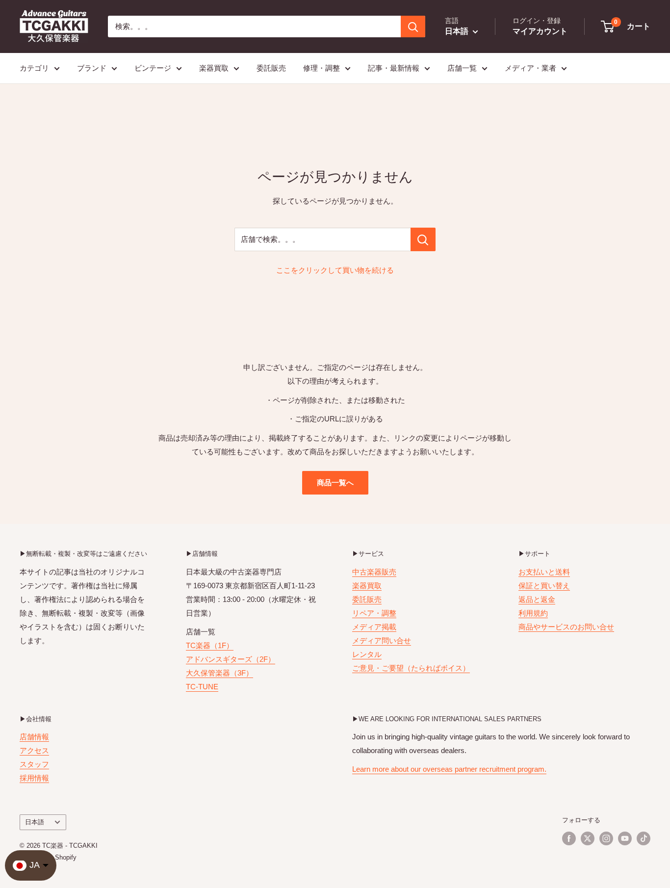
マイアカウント (540, 31)
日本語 (34, 822)
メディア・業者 (530, 68)
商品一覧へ (335, 482)
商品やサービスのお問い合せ (566, 627)
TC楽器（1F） (209, 645)
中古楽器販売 (374, 572)
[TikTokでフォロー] (643, 838)
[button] (626, 26)
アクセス (34, 750)
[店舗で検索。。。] (423, 239)
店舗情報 (34, 736)
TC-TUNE (202, 686)
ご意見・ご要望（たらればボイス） (411, 668)
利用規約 (533, 613)
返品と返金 (536, 599)
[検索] (413, 26)
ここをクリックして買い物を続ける (335, 270)
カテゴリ (34, 68)
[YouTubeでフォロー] (625, 838)
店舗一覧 (462, 68)
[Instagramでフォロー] (606, 838)
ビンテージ (152, 68)
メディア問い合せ (381, 640)
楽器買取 (214, 68)
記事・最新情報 (393, 68)
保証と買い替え (544, 585)
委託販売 (271, 68)
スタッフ (34, 764)
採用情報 (34, 778)
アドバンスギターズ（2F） (230, 659)
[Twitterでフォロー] (587, 838)
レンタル (367, 654)
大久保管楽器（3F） (219, 673)
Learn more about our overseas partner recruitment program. (449, 769)
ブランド (91, 68)
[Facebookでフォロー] (569, 838)
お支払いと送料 (544, 572)
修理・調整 (321, 68)
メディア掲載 (374, 627)
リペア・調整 (374, 613)
